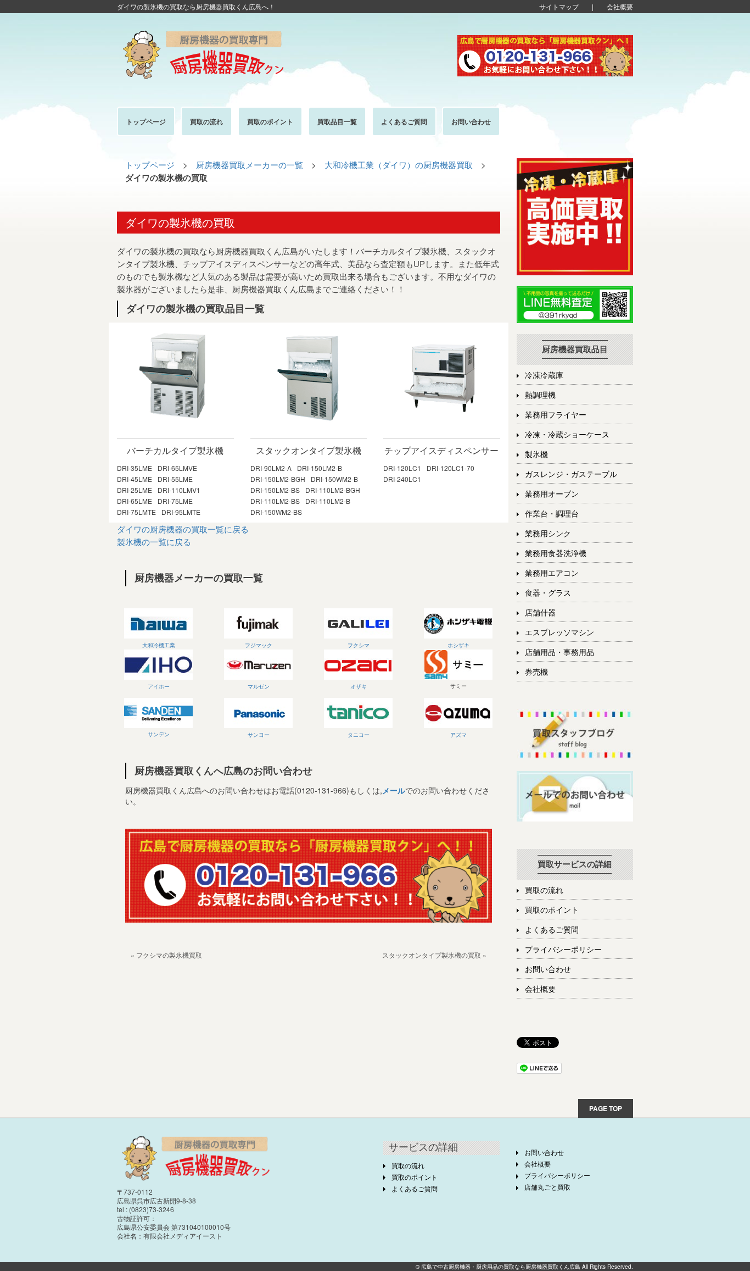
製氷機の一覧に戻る (154, 541)
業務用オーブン (552, 494)
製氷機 (536, 455)
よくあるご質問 (552, 930)
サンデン (159, 734)
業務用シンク (548, 534)
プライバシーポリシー (563, 950)
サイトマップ (559, 6)
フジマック (258, 645)
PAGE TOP (605, 1108)
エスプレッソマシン (559, 633)
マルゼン (259, 686)
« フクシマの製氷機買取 (166, 954)
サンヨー (259, 735)
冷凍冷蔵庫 (544, 375)
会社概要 (620, 6)
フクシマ (359, 645)
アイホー (159, 686)
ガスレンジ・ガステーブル (571, 474)
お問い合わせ (548, 969)
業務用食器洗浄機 (555, 554)
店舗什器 (540, 613)
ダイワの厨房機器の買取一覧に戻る (183, 529)
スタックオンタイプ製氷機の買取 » (434, 954)
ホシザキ (458, 645)
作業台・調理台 (552, 514)
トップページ (150, 164)
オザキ (358, 686)
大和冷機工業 (158, 645)
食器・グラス (548, 593)
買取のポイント (552, 910)
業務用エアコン (552, 573)
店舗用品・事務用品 (559, 652)
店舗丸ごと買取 (547, 1187)
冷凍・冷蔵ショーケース (567, 435)
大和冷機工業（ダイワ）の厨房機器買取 (398, 164)
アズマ (458, 735)
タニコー (359, 735)
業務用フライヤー (555, 415)
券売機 (536, 672)
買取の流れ (544, 890)
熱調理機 (540, 395)
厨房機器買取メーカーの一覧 (249, 164)
